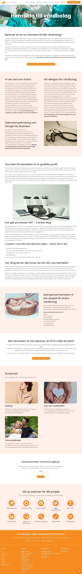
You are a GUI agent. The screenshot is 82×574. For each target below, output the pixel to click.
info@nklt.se (48, 541)
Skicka (41, 476)
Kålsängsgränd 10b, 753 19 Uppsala (50, 553)
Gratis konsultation (73, 2)
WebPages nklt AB (46, 551)
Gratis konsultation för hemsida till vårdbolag (41, 64)
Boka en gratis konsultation (41, 358)
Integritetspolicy (5, 564)
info (21, 398)
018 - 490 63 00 (13, 2)
